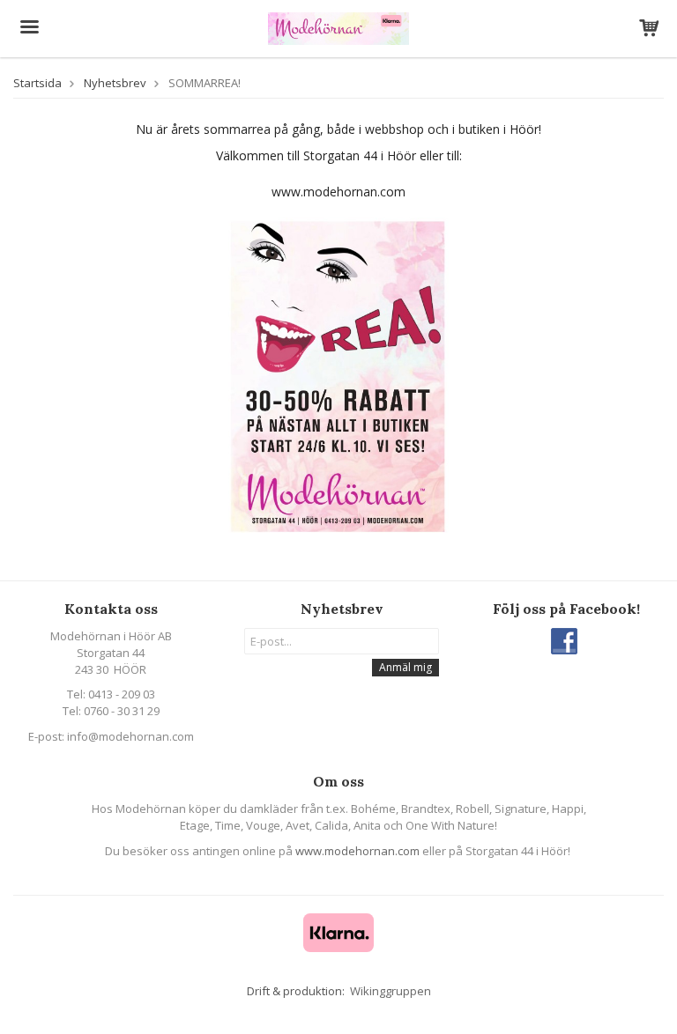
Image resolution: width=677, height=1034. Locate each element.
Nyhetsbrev (115, 83)
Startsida (37, 83)
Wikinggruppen (390, 991)
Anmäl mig (405, 667)
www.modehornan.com (357, 851)
